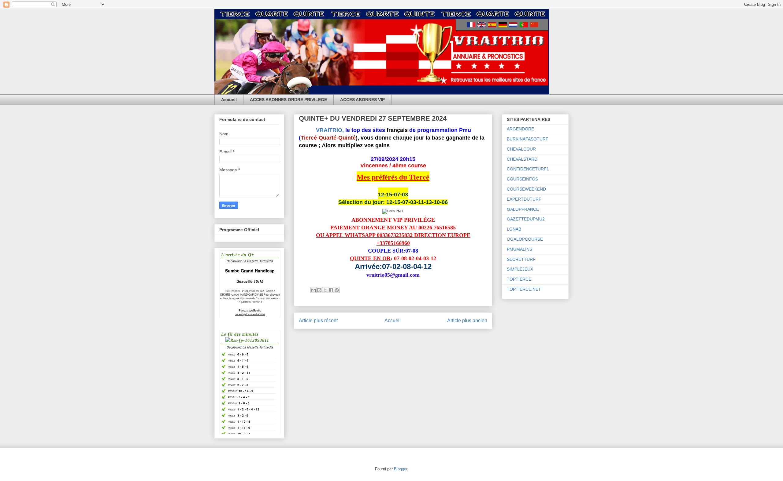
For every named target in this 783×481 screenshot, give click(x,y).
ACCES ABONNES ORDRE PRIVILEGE (288, 99)
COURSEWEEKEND (526, 189)
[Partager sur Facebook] (331, 290)
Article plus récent (318, 320)
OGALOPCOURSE (525, 239)
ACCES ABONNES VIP (362, 99)
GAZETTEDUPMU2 (526, 219)
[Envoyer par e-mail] (313, 290)
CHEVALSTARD (522, 159)
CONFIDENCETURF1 (528, 168)
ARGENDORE (520, 128)
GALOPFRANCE (523, 209)
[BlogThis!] (319, 290)
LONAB (514, 229)
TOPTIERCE (519, 279)
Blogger (400, 469)
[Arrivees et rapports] (393, 211)
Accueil (229, 99)
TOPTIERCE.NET (524, 289)
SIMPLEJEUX (520, 269)
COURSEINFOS (522, 179)
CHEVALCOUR (521, 149)
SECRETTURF (521, 259)
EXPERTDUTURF (524, 199)
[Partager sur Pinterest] (337, 290)
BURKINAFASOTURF (527, 139)
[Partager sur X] (325, 290)
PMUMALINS (519, 249)
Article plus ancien (467, 320)
